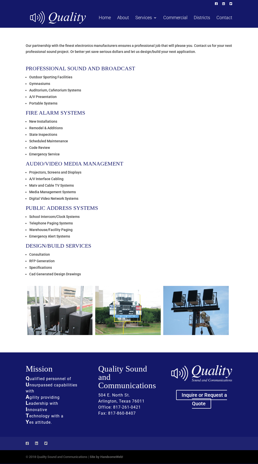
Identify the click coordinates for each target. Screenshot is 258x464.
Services (143, 18)
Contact (224, 18)
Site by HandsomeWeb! (106, 457)
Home (105, 18)
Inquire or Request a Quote (204, 399)
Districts (202, 18)
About (123, 18)
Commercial (175, 18)
